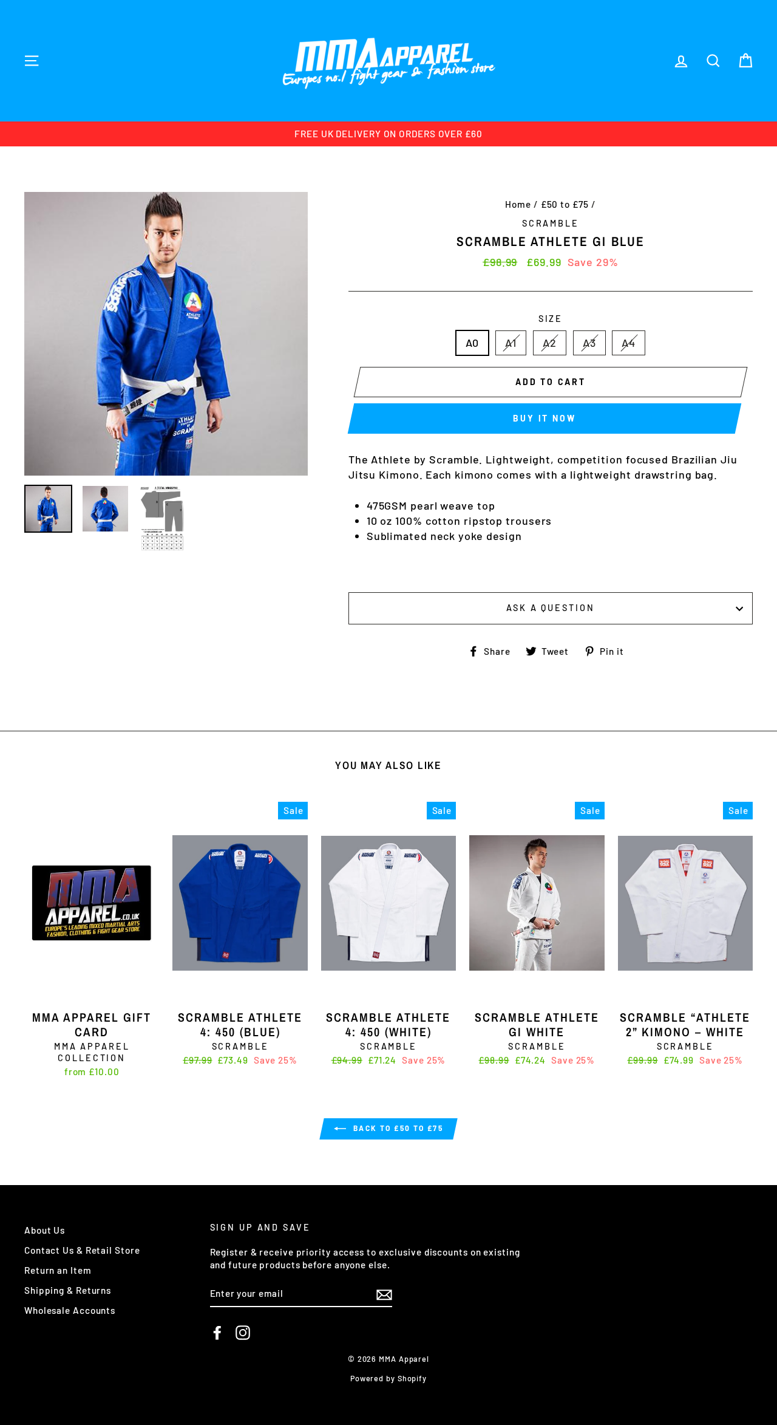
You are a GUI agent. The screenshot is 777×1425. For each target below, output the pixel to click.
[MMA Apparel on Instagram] (243, 1332)
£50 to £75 (565, 204)
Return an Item (58, 1270)
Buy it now (544, 418)
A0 (473, 342)
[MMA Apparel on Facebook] (217, 1332)
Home (518, 204)
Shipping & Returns (67, 1290)
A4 (629, 342)
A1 (511, 342)
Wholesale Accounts (69, 1310)
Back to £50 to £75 (397, 1128)
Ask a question (550, 608)
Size (550, 318)
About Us (44, 1230)
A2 (550, 342)
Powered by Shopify (388, 1378)
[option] (388, 134)
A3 (589, 342)
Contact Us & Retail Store (82, 1250)
